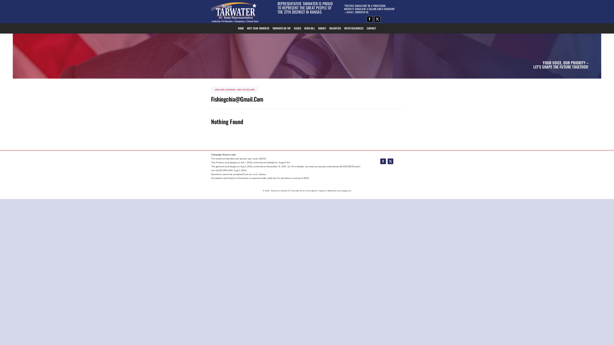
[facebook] (370, 19)
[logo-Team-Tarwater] (235, 3)
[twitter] (377, 19)
